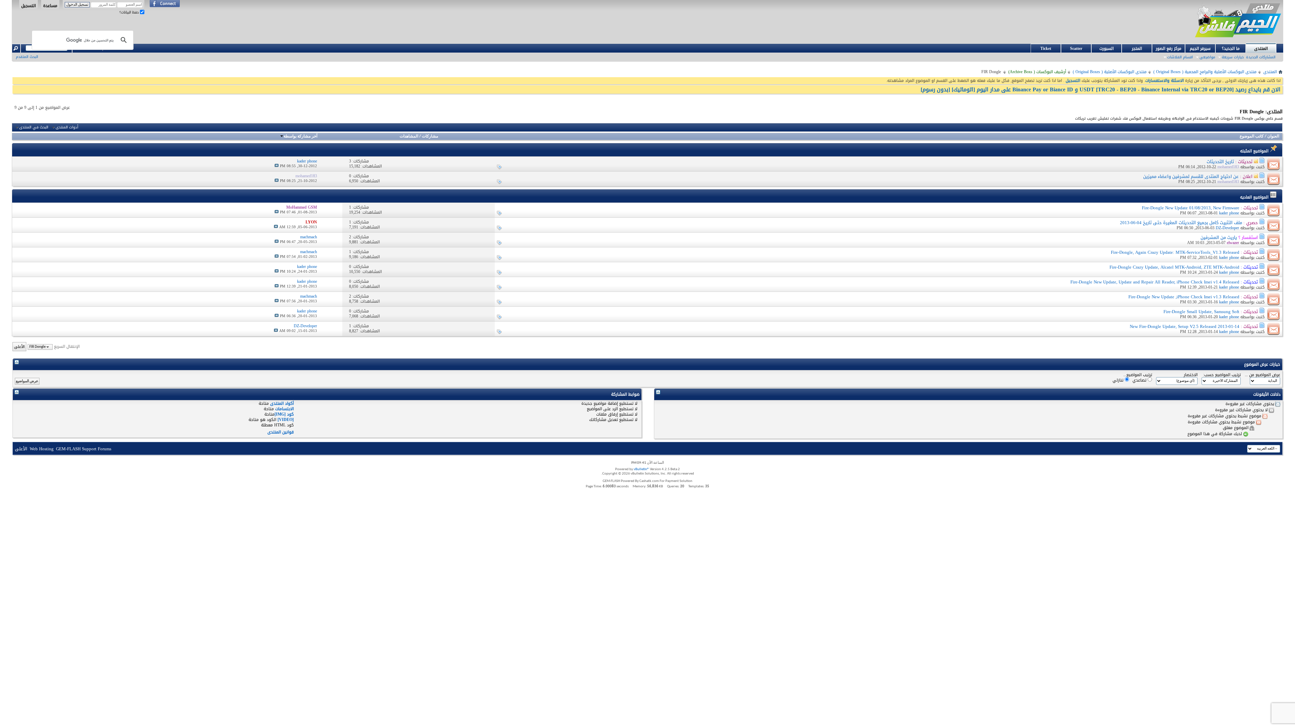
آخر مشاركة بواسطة (300, 136)
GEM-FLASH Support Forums (83, 449)
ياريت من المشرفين (1219, 237)
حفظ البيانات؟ (129, 12)
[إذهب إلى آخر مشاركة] (277, 166)
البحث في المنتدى (33, 127)
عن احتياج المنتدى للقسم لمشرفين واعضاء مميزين (1191, 176)
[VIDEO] (286, 419)
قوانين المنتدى (280, 432)
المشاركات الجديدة (1260, 57)
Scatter (1076, 48)
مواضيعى (1207, 57)
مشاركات (430, 136)
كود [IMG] (284, 414)
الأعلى (19, 346)
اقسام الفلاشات (1180, 57)
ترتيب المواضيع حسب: (1222, 374)
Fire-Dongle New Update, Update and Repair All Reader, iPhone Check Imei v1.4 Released (1154, 282)
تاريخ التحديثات (1220, 161)
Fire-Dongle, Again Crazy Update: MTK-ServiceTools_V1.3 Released (1175, 252)
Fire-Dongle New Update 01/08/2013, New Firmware (1190, 208)
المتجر (1137, 48)
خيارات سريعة (1233, 57)
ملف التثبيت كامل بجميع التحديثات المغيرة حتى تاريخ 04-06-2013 (1181, 222)
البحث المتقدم (27, 56)
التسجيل (28, 5)
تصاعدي (1140, 380)
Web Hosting (42, 449)
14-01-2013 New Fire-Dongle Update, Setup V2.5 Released (1184, 326)
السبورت (1106, 48)
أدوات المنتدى (67, 127)
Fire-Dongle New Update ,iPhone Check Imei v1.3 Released (1183, 297)
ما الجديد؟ (1231, 48)
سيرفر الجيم (1200, 48)
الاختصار (1191, 374)
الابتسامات (284, 409)
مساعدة (50, 5)
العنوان (1273, 136)
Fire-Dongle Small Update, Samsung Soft (1201, 311)
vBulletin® (641, 469)
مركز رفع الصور (1168, 48)
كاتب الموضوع (1252, 136)
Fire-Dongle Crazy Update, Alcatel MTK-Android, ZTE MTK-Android (1174, 267)
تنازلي (1119, 380)
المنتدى (1261, 48)
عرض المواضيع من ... (1262, 374)
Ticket (1045, 48)
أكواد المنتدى (282, 403)
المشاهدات (409, 136)
